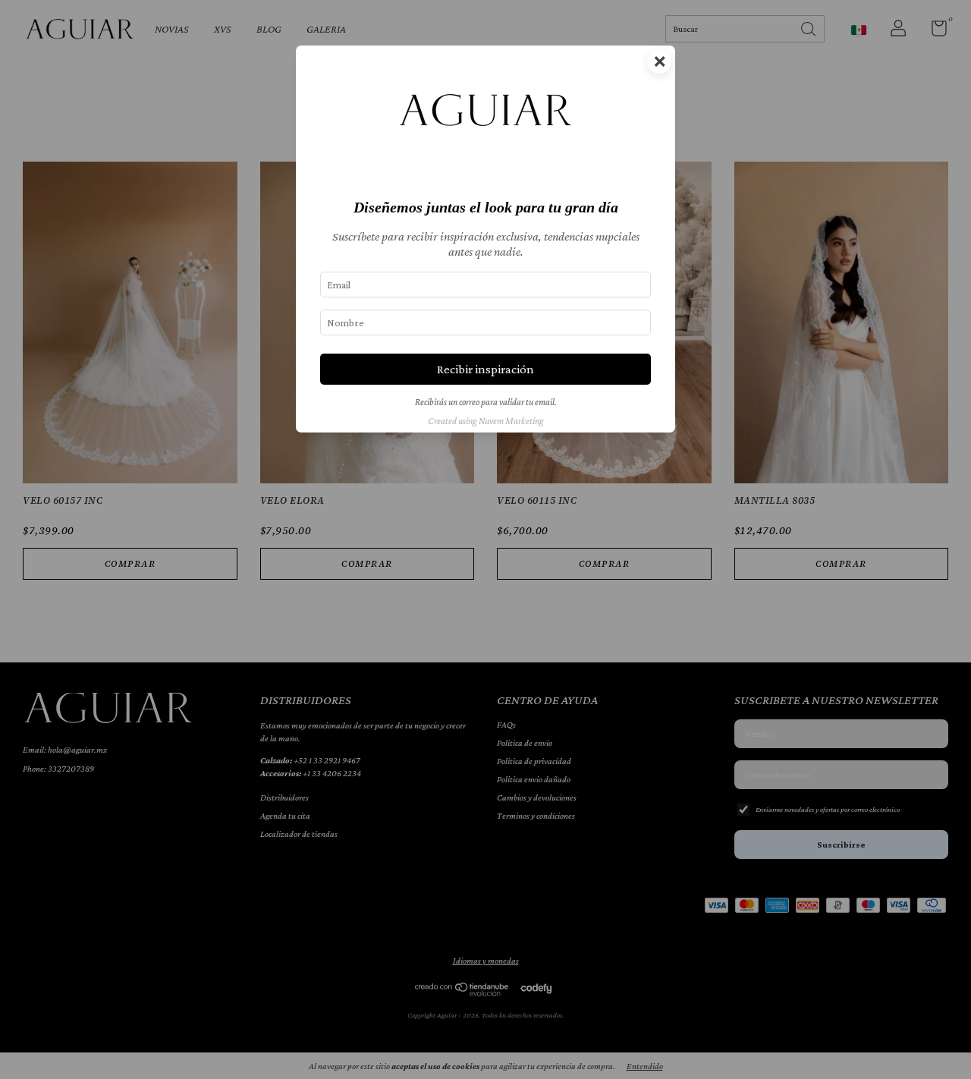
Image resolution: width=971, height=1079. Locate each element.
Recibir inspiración (485, 369)
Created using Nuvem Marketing (486, 421)
